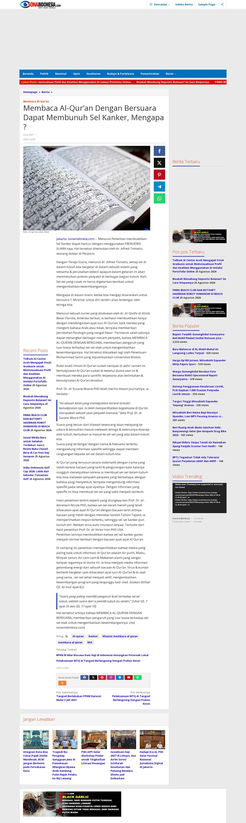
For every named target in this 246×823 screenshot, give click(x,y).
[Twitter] (93, 677)
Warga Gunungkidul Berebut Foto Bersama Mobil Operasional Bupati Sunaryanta (195, 375)
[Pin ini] (159, 175)
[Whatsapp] (159, 198)
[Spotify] (138, 677)
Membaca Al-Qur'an (36, 101)
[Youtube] (129, 677)
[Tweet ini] (159, 163)
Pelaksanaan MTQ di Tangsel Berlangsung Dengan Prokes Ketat (98, 660)
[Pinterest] (102, 677)
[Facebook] (84, 677)
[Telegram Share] (159, 186)
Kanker (93, 636)
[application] (200, 498)
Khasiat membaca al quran (120, 636)
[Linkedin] (120, 677)
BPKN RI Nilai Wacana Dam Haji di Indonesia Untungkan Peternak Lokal (102, 655)
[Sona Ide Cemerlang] (40, 4)
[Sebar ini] (159, 151)
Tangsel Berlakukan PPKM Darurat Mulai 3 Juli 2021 (78, 696)
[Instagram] (111, 677)
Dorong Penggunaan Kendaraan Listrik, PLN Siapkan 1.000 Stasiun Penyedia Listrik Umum (198, 390)
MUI (89, 642)
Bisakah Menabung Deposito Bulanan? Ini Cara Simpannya (158, 82)
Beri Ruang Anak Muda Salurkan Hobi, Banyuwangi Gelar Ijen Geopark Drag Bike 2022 (199, 431)
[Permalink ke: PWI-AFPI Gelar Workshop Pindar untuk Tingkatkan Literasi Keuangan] (94, 739)
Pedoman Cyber (181, 521)
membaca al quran (70, 642)
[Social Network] (222, 4)
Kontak (198, 521)
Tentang (198, 518)
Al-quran (78, 636)
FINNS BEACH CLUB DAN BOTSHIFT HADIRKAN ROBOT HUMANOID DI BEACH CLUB (36, 422)
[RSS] (62, 683)
